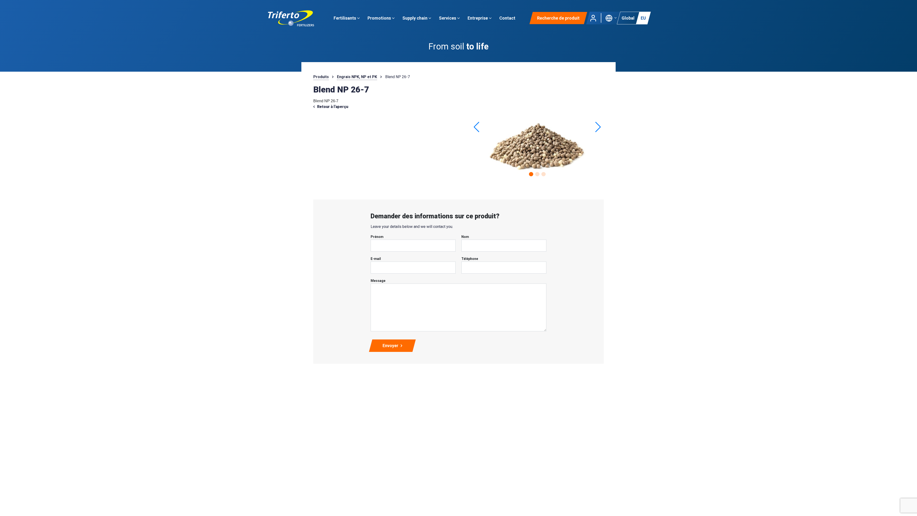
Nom (465, 237)
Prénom (377, 237)
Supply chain (415, 18)
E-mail (376, 259)
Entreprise (478, 18)
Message (378, 281)
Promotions (380, 18)
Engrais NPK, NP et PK (357, 77)
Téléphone (469, 259)
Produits (321, 77)
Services (448, 18)
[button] (611, 18)
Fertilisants (345, 18)
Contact (507, 18)
